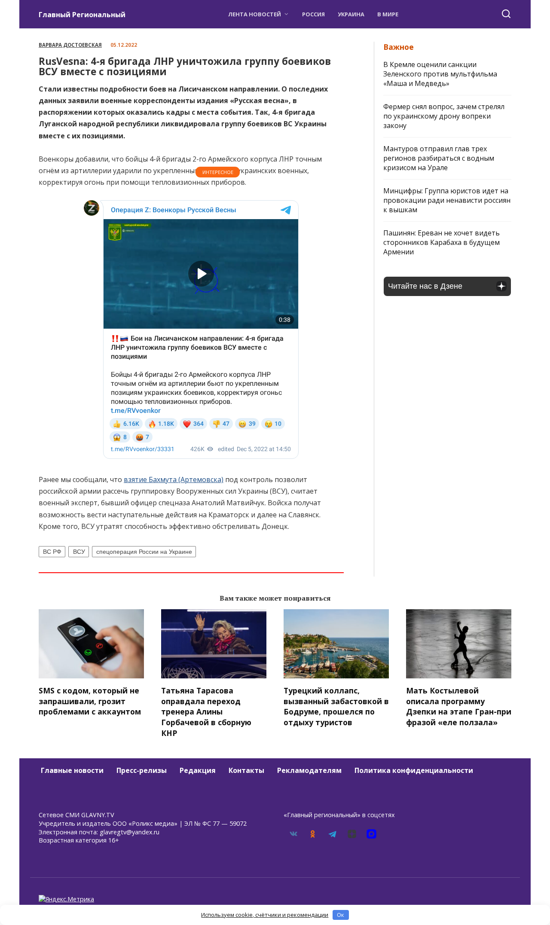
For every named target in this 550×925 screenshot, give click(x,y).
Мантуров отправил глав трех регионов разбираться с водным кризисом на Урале (438, 158)
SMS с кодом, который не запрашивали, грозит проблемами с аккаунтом (90, 701)
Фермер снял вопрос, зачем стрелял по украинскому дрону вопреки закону (443, 116)
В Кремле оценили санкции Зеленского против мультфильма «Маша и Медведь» (440, 74)
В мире (387, 14)
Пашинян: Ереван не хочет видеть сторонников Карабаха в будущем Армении (441, 242)
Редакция (198, 770)
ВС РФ (52, 551)
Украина (351, 14)
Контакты (246, 770)
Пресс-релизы (141, 770)
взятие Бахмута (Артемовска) (173, 479)
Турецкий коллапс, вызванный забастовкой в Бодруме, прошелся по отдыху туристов (336, 706)
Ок (340, 915)
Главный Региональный (82, 14)
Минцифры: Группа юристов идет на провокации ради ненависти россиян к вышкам (446, 200)
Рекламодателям (309, 770)
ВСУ (79, 551)
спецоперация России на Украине (144, 551)
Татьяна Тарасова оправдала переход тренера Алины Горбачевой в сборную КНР (206, 711)
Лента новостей (254, 14)
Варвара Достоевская (70, 45)
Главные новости (72, 770)
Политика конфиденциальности (413, 770)
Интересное (217, 172)
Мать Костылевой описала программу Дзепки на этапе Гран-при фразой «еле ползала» (458, 706)
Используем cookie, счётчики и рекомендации (264, 915)
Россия (313, 14)
